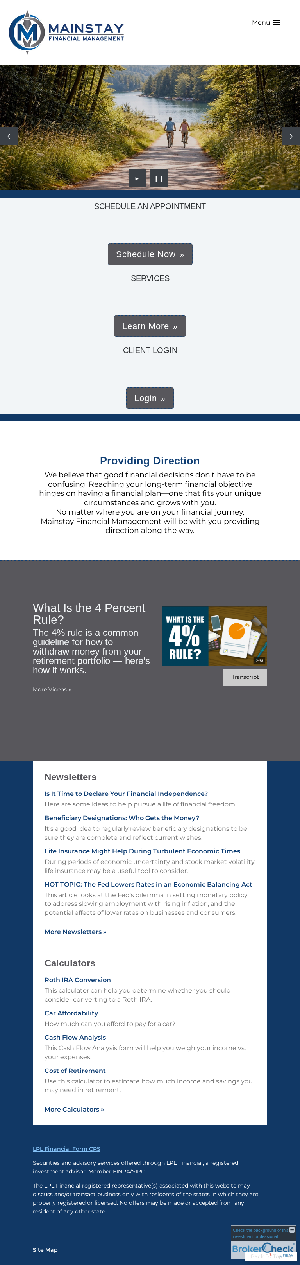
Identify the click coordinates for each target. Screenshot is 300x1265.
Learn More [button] (145, 326)
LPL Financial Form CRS (66, 1148)
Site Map (45, 1249)
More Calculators (74, 1109)
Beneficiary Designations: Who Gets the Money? (122, 818)
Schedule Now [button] (146, 254)
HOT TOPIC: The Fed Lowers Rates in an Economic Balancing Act (148, 884)
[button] (266, 22)
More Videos (52, 689)
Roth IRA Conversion (78, 980)
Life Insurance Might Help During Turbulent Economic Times (142, 851)
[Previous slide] (9, 136)
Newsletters (70, 777)
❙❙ (159, 178)
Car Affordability (71, 1013)
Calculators (70, 963)
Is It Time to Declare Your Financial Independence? (126, 793)
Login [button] (145, 398)
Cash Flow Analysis (75, 1037)
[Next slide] (291, 136)
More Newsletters (76, 932)
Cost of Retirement (75, 1070)
